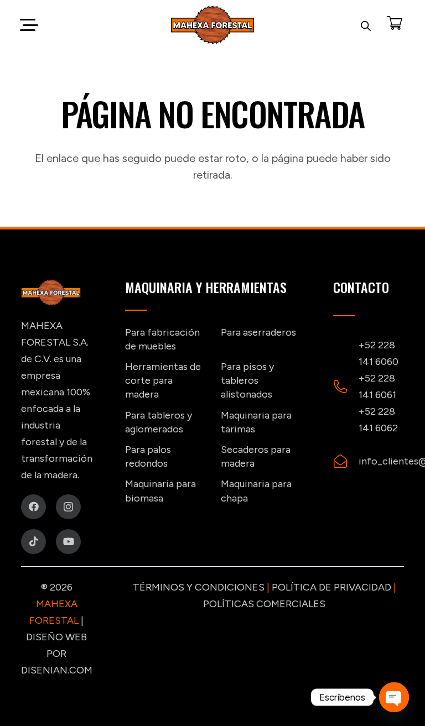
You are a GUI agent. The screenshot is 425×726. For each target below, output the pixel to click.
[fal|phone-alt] (346, 386)
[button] (28, 25)
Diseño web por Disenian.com (56, 653)
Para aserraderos (258, 332)
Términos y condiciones (199, 587)
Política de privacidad (331, 587)
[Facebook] (33, 506)
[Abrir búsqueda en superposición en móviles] (365, 24)
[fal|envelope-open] (346, 461)
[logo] (212, 25)
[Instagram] (68, 506)
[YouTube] (68, 541)
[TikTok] (33, 541)
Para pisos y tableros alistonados (247, 380)
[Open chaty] (394, 697)
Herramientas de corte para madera (163, 380)
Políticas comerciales (264, 604)
